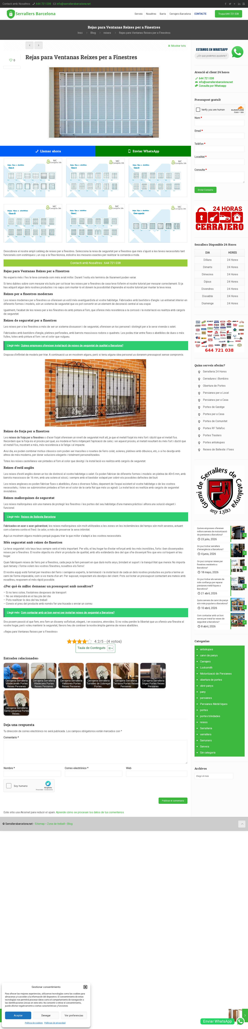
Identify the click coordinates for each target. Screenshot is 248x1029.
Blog (93, 32)
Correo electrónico (76, 768)
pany (203, 691)
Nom (198, 117)
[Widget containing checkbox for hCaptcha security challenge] (29, 785)
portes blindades (210, 716)
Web (128, 768)
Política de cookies (34, 1023)
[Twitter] (230, 3)
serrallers (205, 734)
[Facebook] (225, 3)
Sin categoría (207, 752)
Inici (80, 32)
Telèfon (200, 143)
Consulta (201, 169)
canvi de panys (209, 655)
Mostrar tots (178, 45)
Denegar (46, 1015)
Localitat (200, 156)
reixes (107, 32)
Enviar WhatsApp (145, 151)
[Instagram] (243, 3)
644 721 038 (43, 3)
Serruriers (206, 740)
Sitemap (40, 823)
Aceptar (18, 1015)
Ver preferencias (74, 1015)
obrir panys (206, 685)
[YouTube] (234, 3)
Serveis (204, 746)
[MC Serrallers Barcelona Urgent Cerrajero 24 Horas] (31, 14)
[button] (85, 987)
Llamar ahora (50, 151)
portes (204, 710)
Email (199, 130)
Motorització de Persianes (216, 673)
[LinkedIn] (239, 3)
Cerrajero (205, 661)
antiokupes (206, 649)
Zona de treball (56, 823)
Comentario (11, 737)
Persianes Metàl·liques (213, 704)
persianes (206, 698)
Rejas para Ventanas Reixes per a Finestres (144, 32)
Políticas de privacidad (54, 1023)
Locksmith (206, 667)
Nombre (9, 768)
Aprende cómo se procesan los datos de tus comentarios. (90, 812)
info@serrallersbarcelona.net (74, 3)
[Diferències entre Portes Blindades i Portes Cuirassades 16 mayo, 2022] (238, 1015)
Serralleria (206, 728)
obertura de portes (211, 679)
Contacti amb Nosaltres (86, 263)
